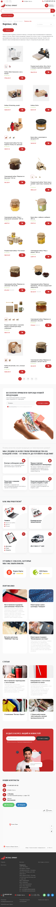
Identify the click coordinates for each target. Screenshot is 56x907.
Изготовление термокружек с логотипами (14, 681)
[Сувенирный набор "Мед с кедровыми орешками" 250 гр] (14, 205)
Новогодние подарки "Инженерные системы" (39, 638)
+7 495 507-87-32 (12, 785)
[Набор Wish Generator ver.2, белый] (14, 53)
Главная (4, 21)
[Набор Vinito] (41, 93)
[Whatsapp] (44, 895)
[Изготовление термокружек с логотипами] (15, 671)
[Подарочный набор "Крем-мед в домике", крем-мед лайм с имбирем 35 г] (40, 176)
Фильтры (8, 30)
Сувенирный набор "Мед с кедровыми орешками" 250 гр (13, 218)
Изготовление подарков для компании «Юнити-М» (14, 606)
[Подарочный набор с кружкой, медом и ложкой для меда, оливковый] (14, 306)
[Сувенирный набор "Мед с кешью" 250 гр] (41, 238)
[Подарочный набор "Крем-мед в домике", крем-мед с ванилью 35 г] (41, 164)
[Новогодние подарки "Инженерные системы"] (41, 628)
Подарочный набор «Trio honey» (14, 250)
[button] (7, 15)
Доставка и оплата (43, 862)
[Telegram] (48, 895)
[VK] (52, 895)
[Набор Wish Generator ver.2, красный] (10, 66)
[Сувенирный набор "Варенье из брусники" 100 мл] (14, 164)
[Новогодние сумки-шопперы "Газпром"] (41, 595)
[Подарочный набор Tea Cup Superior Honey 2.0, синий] (13, 137)
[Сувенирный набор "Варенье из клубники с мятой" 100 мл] (41, 347)
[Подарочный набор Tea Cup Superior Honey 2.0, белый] (10, 137)
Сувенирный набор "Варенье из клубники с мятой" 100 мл (41, 360)
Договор (8, 546)
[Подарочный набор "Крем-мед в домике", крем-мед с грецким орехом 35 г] (36, 176)
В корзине (51, 4)
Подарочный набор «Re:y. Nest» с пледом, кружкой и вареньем (41, 67)
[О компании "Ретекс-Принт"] (15, 705)
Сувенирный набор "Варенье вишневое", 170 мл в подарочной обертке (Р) (41, 285)
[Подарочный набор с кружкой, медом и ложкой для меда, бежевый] (10, 319)
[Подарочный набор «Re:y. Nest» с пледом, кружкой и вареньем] (41, 53)
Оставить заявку (43, 403)
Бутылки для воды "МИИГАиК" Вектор (11, 638)
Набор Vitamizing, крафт (12, 105)
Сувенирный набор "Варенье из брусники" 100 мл (14, 177)
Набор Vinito (35, 105)
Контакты (3, 865)
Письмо (8, 526)
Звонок (8, 524)
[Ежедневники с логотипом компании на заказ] (41, 671)
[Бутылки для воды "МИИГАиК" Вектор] (15, 628)
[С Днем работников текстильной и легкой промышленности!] (41, 705)
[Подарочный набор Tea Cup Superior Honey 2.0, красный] (14, 125)
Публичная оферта (43, 899)
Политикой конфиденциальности (24, 406)
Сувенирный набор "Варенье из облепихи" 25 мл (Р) (41, 320)
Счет (7, 548)
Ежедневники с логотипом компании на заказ (40, 681)
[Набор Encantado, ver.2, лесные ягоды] (14, 347)
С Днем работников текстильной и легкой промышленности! (39, 716)
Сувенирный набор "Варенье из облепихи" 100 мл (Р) (14, 285)
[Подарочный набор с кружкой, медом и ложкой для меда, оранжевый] (13, 319)
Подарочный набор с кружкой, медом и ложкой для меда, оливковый (14, 326)
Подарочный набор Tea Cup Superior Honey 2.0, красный (13, 143)
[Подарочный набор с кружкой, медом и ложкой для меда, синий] (17, 319)
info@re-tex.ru (11, 790)
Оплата (8, 550)
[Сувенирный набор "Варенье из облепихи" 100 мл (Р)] (14, 271)
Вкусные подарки (18, 21)
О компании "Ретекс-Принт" (14, 714)
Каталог (10, 21)
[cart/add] (22, 78)
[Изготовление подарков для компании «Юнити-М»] (15, 595)
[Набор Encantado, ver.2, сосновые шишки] (10, 360)
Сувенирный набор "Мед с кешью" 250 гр (39, 251)
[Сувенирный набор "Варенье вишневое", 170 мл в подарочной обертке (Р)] (41, 271)
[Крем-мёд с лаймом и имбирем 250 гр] (41, 205)
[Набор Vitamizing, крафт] (14, 93)
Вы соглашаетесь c (20, 406)
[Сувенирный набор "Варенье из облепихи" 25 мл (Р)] (41, 306)
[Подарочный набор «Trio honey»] (14, 238)
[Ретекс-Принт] (9, 5)
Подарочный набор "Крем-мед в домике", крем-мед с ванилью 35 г (41, 183)
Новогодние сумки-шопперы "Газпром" (38, 606)
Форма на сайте (10, 522)
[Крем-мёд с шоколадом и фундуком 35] (41, 125)
